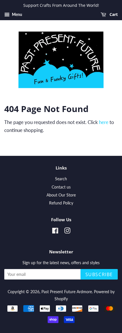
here (103, 122)
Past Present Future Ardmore (66, 291)
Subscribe (99, 274)
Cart (113, 14)
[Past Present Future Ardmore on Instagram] (67, 231)
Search (61, 178)
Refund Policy (61, 202)
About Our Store (61, 195)
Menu (16, 14)
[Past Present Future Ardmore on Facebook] (55, 231)
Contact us (61, 187)
